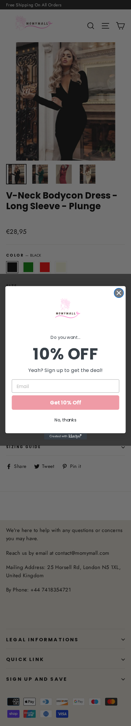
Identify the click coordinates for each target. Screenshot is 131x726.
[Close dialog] (119, 293)
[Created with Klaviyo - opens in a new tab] (65, 436)
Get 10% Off (65, 403)
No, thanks (65, 420)
